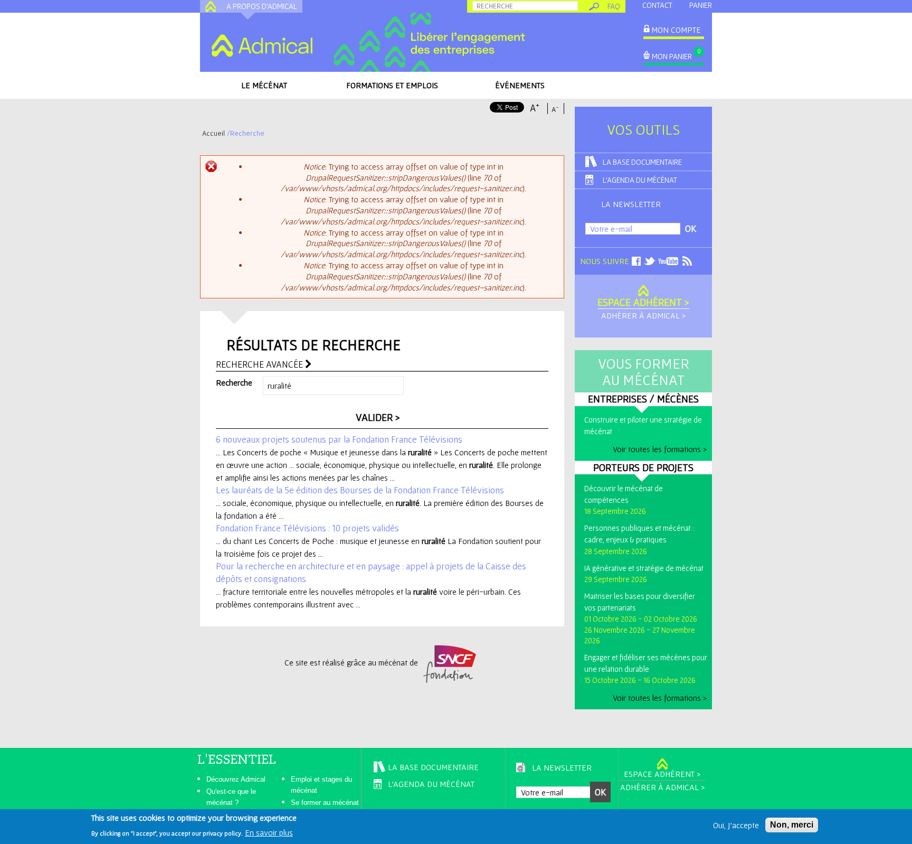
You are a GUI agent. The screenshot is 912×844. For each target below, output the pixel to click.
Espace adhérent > (643, 302)
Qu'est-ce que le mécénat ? (231, 797)
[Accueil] (262, 45)
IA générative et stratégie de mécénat (644, 568)
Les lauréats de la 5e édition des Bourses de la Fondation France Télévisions (360, 489)
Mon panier (672, 56)
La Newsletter (631, 204)
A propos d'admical (261, 6)
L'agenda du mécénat (640, 179)
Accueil (213, 133)
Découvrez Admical (235, 779)
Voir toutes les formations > (660, 449)
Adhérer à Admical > (643, 315)
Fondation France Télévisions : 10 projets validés (307, 527)
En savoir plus (269, 832)
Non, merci (791, 824)
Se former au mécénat (325, 803)
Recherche (234, 382)
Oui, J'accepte (736, 825)
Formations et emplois (392, 85)
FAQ (613, 6)
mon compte (676, 29)
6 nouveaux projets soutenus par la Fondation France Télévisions (339, 439)
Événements (520, 85)
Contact (657, 5)
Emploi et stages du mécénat (321, 784)
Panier (700, 5)
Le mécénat (264, 85)
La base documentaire (642, 161)
